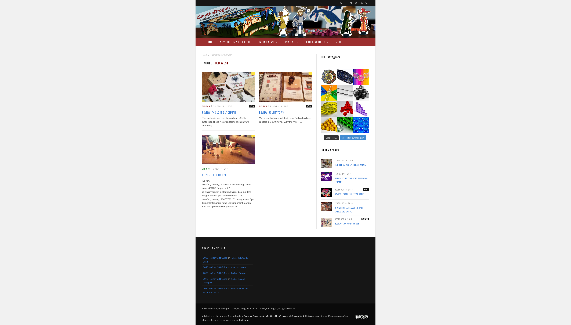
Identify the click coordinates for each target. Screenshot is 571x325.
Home (209, 42)
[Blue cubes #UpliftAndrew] (361, 125)
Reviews (290, 42)
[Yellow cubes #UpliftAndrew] (329, 109)
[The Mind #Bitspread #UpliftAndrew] (345, 77)
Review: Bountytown (271, 112)
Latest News (266, 42)
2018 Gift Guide (238, 267)
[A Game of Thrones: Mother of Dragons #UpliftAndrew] (329, 77)
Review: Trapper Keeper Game (349, 194)
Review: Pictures (239, 273)
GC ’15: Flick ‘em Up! (214, 175)
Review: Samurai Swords (347, 223)
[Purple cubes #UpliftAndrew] (361, 109)
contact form (242, 320)
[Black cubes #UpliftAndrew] (361, 93)
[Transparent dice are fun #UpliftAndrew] (361, 77)
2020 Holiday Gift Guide (235, 42)
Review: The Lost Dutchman (219, 112)
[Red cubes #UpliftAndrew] (345, 109)
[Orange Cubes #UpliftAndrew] (329, 125)
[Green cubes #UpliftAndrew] (345, 125)
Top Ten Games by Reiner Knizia (350, 164)
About (340, 42)
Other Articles (315, 42)
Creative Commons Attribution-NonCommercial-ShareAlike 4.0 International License (285, 316)
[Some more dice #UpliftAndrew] (329, 93)
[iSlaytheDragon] (285, 22)
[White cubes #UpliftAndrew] (345, 93)
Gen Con (206, 168)
